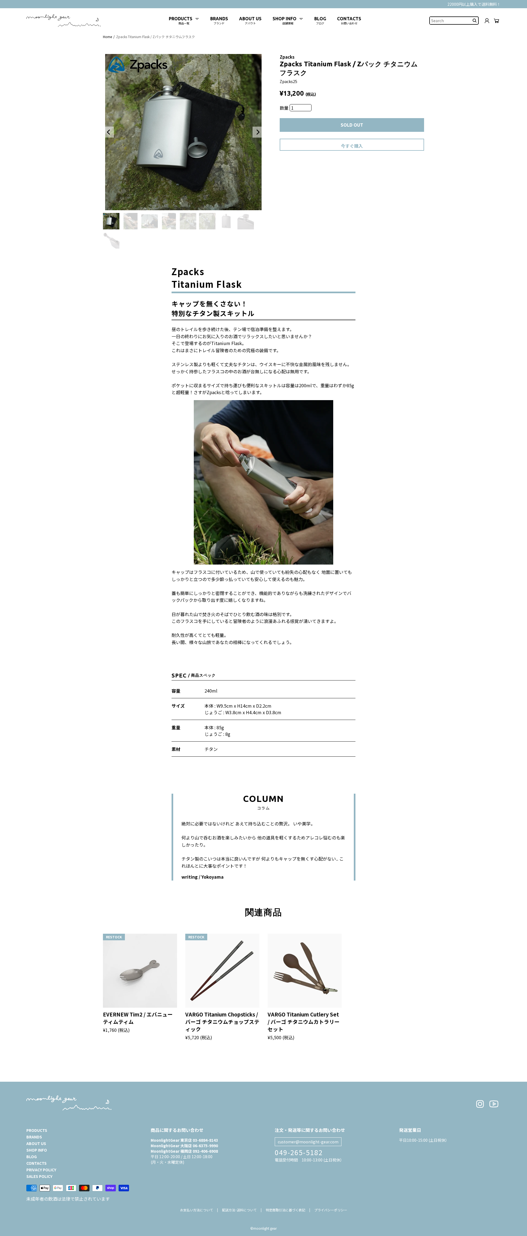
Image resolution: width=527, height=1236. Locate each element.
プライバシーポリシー (330, 1209)
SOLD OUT (352, 125)
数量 (285, 107)
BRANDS (34, 1137)
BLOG (31, 1156)
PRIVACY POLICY (41, 1169)
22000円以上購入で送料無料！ (474, 4)
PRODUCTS (36, 1130)
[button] (108, 132)
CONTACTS (36, 1163)
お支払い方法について (196, 1209)
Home (107, 36)
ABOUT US (36, 1143)
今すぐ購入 (352, 146)
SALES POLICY (39, 1176)
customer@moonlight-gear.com (308, 1141)
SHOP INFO (36, 1150)
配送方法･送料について (239, 1209)
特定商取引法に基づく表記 (285, 1209)
